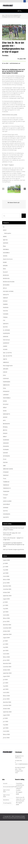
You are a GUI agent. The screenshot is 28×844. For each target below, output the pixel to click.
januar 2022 (6, 737)
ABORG (5, 236)
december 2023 (7, 663)
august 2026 (6, 560)
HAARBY (5, 346)
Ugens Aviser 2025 (6, 790)
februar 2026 (6, 579)
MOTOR (5, 401)
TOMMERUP (6, 485)
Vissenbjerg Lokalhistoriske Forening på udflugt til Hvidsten (20, 787)
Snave (4, 459)
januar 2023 (6, 699)
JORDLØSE (5, 368)
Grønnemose (6, 339)
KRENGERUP (6, 391)
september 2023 (7, 673)
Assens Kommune (7, 259)
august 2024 (6, 637)
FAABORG (5, 304)
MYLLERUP (5, 404)
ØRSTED (5, 430)
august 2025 (6, 599)
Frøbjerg (5, 317)
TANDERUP (5, 475)
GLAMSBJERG (6, 333)
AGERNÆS (5, 243)
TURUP (4, 498)
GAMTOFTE (5, 323)
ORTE (4, 420)
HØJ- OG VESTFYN (7, 356)
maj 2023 (5, 686)
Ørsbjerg (5, 427)
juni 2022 (5, 721)
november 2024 (7, 628)
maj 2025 (5, 608)
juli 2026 (5, 563)
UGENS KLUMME (7, 501)
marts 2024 (6, 653)
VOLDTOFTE (6, 517)
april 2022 (5, 728)
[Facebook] (5, 206)
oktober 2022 (6, 708)
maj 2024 (5, 647)
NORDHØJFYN (6, 414)
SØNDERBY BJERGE (8, 469)
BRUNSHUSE (6, 278)
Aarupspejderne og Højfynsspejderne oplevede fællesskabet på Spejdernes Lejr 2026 (13, 544)
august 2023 (6, 676)
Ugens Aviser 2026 (6, 795)
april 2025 (5, 611)
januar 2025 (6, 621)
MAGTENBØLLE (6, 398)
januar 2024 (6, 660)
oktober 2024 (6, 631)
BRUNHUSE (6, 275)
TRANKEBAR (6, 491)
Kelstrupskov (7, 233)
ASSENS (5, 256)
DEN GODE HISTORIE (8, 291)
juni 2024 (5, 644)
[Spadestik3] (14, 189)
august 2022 (6, 715)
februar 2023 (6, 695)
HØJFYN (5, 359)
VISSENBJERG (6, 514)
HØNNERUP (6, 362)
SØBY (4, 465)
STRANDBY (6, 472)
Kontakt (5, 783)
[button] (3, 189)
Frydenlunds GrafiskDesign (19, 817)
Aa (3, 227)
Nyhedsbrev (6, 799)
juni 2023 (5, 682)
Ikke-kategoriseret (8, 365)
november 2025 (7, 589)
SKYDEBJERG (6, 456)
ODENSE (5, 417)
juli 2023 (5, 679)
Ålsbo (4, 246)
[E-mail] (20, 206)
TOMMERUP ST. (7, 488)
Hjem (3, 15)
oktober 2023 (6, 670)
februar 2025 (6, 618)
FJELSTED (5, 310)
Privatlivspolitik (7, 803)
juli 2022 (5, 718)
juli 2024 (5, 640)
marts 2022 (6, 731)
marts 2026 (6, 576)
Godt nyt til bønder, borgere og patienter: (13, 549)
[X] (10, 206)
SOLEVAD (5, 462)
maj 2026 (5, 569)
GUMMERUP (6, 343)
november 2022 (7, 705)
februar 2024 (6, 657)
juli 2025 (5, 602)
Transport (5, 494)
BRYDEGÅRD (6, 285)
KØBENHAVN (6, 385)
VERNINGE (5, 507)
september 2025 (7, 595)
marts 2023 (6, 692)
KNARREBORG (6, 381)
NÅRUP (5, 407)
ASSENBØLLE (6, 252)
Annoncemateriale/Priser (7, 786)
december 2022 (7, 702)
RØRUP (5, 436)
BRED (4, 268)
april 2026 (5, 573)
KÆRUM (5, 372)
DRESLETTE (6, 294)
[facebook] (24, 1)
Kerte (4, 375)
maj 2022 (5, 724)
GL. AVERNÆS (6, 330)
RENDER (5, 433)
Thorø (4, 478)
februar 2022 (6, 734)
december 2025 (7, 586)
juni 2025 (5, 605)
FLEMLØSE (5, 314)
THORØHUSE (6, 481)
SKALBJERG (6, 446)
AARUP (4, 230)
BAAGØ (4, 262)
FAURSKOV (5, 307)
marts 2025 (6, 615)
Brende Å (5, 272)
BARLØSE (5, 265)
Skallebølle (6, 449)
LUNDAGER (6, 394)
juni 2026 (5, 566)
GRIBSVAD (5, 336)
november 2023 (7, 666)
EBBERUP (5, 297)
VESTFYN (5, 510)
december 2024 (7, 624)
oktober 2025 (6, 592)
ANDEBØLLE (6, 249)
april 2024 (5, 650)
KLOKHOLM (6, 378)
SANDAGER (6, 443)
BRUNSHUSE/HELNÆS (8, 281)
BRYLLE (5, 288)
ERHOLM (5, 301)
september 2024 (7, 634)
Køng (4, 388)
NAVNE (5, 410)
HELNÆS (5, 349)
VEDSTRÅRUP (6, 504)
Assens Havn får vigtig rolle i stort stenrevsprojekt (20, 799)
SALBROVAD (6, 439)
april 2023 (5, 689)
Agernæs (5, 239)
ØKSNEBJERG (6, 423)
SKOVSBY (5, 452)
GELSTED (5, 327)
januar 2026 (6, 582)
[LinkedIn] (15, 206)
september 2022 (7, 711)
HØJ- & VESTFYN (7, 352)
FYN (4, 320)
